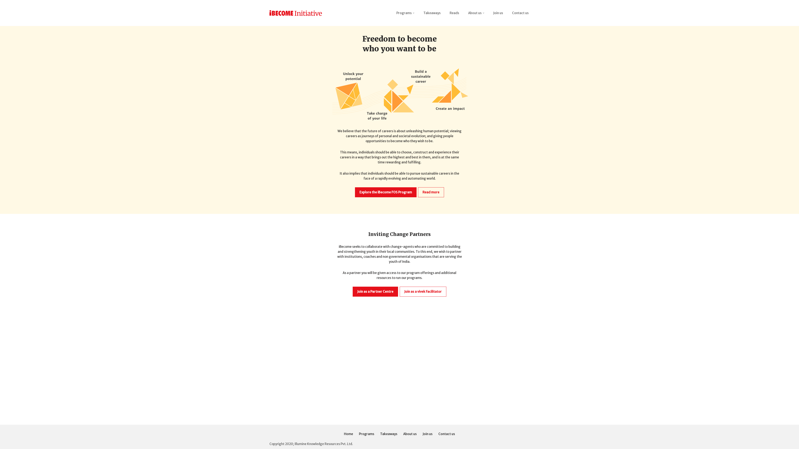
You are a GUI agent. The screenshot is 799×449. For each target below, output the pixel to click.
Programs (366, 434)
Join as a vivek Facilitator (423, 292)
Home (348, 434)
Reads (454, 13)
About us (410, 434)
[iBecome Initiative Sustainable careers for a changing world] (295, 13)
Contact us (520, 13)
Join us (498, 13)
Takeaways (432, 13)
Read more (431, 192)
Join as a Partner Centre (375, 292)
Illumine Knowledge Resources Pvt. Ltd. (324, 444)
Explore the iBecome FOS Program (386, 192)
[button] (413, 13)
